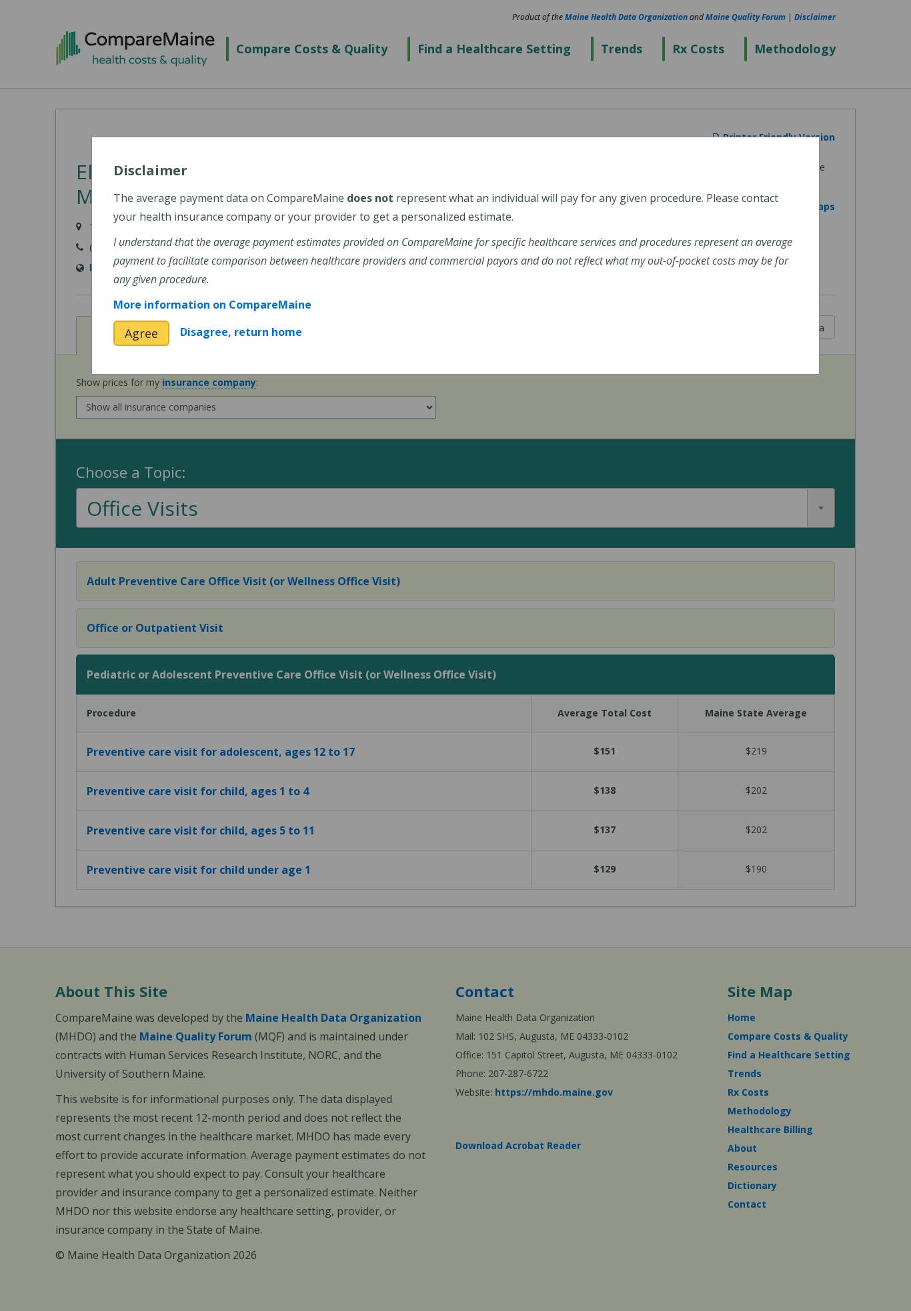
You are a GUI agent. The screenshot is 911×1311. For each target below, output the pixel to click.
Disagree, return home (241, 332)
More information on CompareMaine (212, 304)
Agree (141, 333)
